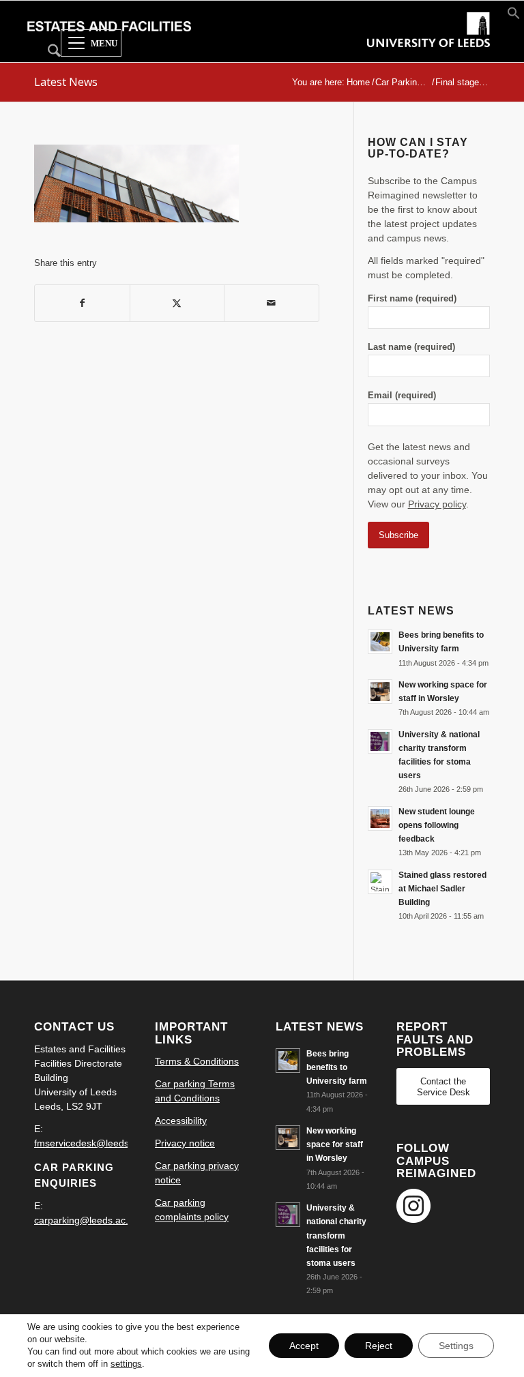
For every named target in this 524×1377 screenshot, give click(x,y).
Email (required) (402, 395)
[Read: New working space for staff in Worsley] (380, 691)
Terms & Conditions (197, 1061)
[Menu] (91, 43)
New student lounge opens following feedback (436, 825)
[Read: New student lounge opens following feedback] (380, 818)
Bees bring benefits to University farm (336, 1067)
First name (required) (412, 298)
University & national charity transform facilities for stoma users (336, 1235)
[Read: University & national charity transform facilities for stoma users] (380, 741)
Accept (304, 1345)
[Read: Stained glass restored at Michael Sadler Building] (380, 882)
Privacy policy (437, 504)
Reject (378, 1345)
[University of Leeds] (428, 42)
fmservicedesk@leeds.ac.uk (94, 1143)
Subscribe (398, 535)
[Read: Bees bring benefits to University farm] (380, 642)
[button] (514, 16)
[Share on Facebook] (82, 303)
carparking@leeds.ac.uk (86, 1220)
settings (126, 1364)
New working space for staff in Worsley (334, 1144)
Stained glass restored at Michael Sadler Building (442, 888)
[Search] (47, 53)
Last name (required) (411, 347)
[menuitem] (47, 53)
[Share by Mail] (271, 303)
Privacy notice (185, 1143)
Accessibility (181, 1120)
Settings (456, 1345)
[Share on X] (177, 303)
